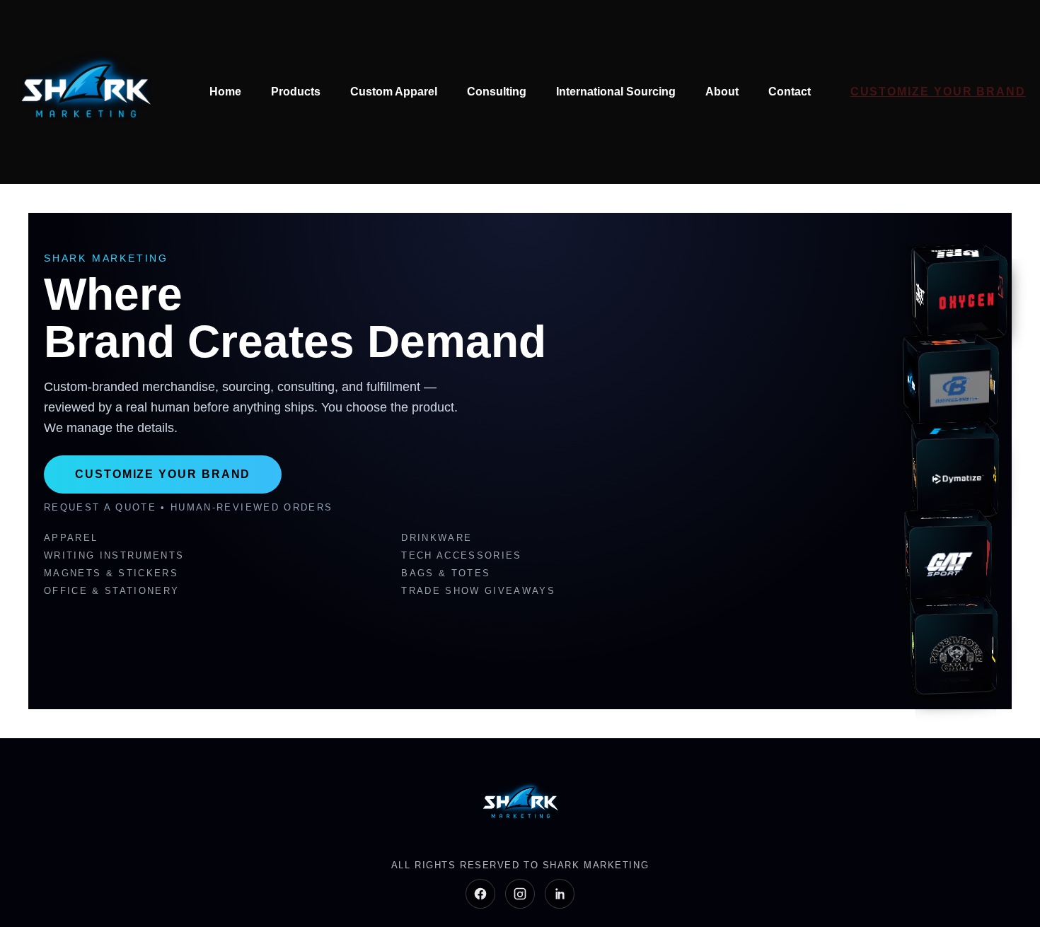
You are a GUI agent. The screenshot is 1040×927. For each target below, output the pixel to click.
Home (225, 92)
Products (295, 92)
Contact (789, 92)
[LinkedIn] (559, 894)
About (722, 92)
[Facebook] (480, 894)
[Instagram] (520, 894)
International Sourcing (616, 92)
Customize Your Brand (938, 92)
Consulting (496, 92)
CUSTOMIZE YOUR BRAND (162, 474)
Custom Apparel (393, 92)
